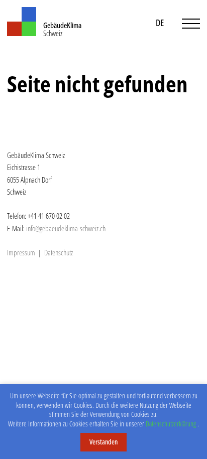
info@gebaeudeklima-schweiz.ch (66, 228)
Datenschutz (58, 252)
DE (160, 23)
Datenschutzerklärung (171, 423)
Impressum (21, 252)
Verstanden (103, 441)
